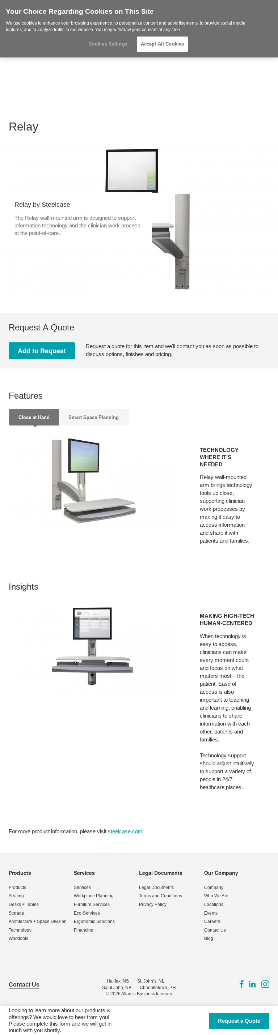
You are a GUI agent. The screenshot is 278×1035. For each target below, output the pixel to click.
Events (211, 913)
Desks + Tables (24, 904)
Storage (16, 913)
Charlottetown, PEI (158, 987)
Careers (212, 921)
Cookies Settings (108, 44)
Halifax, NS (118, 981)
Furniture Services (92, 904)
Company (213, 887)
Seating (16, 895)
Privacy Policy (153, 904)
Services (84, 872)
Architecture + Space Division (38, 921)
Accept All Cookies (162, 44)
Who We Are (216, 895)
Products (20, 872)
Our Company (221, 872)
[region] (139, 28)
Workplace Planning (94, 895)
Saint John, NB (116, 987)
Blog (208, 938)
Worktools (18, 938)
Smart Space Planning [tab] (93, 417)
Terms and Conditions (160, 895)
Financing (83, 930)
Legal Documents (160, 872)
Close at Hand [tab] (34, 417)
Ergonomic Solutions (94, 921)
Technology (20, 930)
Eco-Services (87, 913)
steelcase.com (125, 831)
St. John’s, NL (150, 981)
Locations (213, 904)
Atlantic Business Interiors (146, 993)
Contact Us (215, 930)
